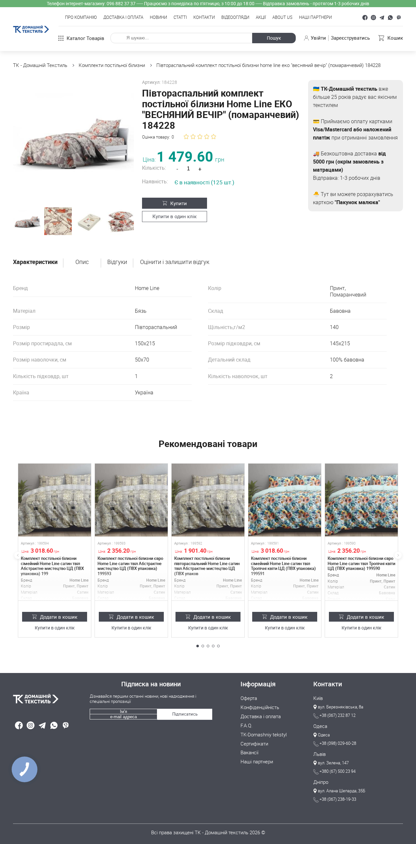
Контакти (204, 17)
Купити (178, 203)
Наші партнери (315, 17)
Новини (158, 17)
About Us (282, 17)
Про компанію (81, 17)
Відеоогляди (235, 17)
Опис (82, 262)
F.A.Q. (246, 726)
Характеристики (35, 262)
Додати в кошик (58, 616)
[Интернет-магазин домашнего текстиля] (48, 699)
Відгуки (117, 262)
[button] (197, 646)
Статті (180, 17)
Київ (318, 698)
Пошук (274, 38)
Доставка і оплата (123, 17)
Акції (261, 17)
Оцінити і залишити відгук (174, 262)
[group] (73, 140)
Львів (319, 754)
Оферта (248, 698)
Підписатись (185, 714)
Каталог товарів (85, 38)
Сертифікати (254, 744)
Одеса (320, 726)
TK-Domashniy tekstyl (263, 735)
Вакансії (249, 753)
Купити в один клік (174, 216)
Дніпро (320, 782)
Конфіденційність (259, 707)
